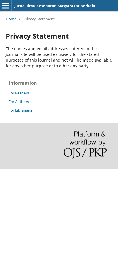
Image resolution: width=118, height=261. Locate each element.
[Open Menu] (5, 5)
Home (11, 18)
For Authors (19, 101)
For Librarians (20, 110)
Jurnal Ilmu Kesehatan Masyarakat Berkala (54, 5)
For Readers (19, 93)
